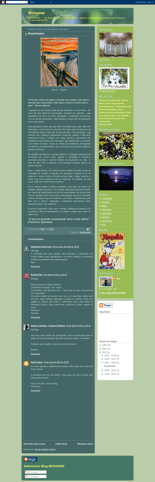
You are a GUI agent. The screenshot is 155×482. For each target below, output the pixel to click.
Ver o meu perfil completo (113, 293)
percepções (107, 213)
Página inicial (61, 444)
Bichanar (36, 13)
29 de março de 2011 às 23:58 (65, 247)
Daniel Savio (37, 362)
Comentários (33, 476)
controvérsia (85, 232)
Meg (118, 278)
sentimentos (107, 221)
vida (103, 225)
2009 (104, 345)
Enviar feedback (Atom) (45, 449)
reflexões (106, 217)
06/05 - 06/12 (111, 370)
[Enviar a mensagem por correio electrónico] (88, 229)
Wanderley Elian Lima (41, 247)
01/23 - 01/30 (111, 356)
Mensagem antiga (85, 444)
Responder (35, 266)
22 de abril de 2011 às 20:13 (78, 326)
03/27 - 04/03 (111, 363)
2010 (104, 349)
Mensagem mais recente (34, 444)
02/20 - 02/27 (111, 359)
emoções (106, 202)
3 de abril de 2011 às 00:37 (55, 275)
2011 (104, 352)
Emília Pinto (37, 275)
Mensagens (32, 472)
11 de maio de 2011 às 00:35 (56, 362)
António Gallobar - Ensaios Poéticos (48, 326)
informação (106, 210)
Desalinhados (110, 366)
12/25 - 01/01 (111, 374)
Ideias (104, 206)
